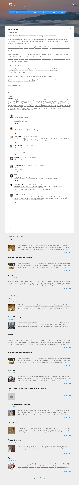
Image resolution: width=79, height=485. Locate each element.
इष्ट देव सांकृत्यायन (18, 136)
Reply (16, 124)
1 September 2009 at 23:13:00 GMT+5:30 (34, 194)
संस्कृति (34, 12)
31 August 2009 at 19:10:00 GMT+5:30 (31, 136)
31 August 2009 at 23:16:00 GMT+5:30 (28, 157)
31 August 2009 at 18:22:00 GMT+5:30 (25, 115)
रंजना (15, 175)
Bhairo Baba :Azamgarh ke (16, 317)
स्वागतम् (15, 12)
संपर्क (62, 12)
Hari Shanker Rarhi (19, 195)
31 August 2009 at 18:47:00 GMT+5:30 (32, 127)
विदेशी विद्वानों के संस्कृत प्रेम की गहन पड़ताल (19, 404)
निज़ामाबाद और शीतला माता (14, 440)
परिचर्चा (10, 96)
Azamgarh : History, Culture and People (20, 257)
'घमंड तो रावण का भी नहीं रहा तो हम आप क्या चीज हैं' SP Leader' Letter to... (27, 388)
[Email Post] (9, 93)
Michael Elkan (43, 480)
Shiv (15, 115)
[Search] (73, 4)
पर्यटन (44, 12)
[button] (70, 29)
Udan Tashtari (18, 145)
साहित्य (25, 12)
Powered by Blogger (40, 478)
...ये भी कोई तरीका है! (13, 422)
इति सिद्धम (10, 275)
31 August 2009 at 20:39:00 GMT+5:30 (31, 145)
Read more (67, 252)
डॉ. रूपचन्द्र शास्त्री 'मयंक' (20, 165)
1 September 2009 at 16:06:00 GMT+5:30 (26, 174)
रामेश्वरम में (10, 239)
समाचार (53, 12)
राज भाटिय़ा (16, 157)
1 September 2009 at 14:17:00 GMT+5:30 (35, 165)
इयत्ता (10, 4)
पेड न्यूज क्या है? (12, 458)
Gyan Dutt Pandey (19, 184)
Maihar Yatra (12, 370)
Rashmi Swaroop (19, 127)
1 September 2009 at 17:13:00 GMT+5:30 (33, 184)
